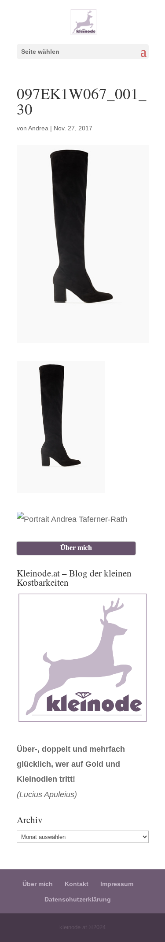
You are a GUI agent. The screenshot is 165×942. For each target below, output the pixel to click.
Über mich (37, 883)
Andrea (38, 128)
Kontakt (76, 883)
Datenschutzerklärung (77, 899)
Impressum (116, 883)
